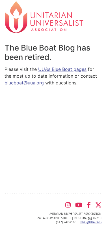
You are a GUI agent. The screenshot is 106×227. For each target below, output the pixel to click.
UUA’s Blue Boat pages (62, 69)
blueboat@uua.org (24, 83)
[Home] (44, 17)
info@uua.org (90, 222)
